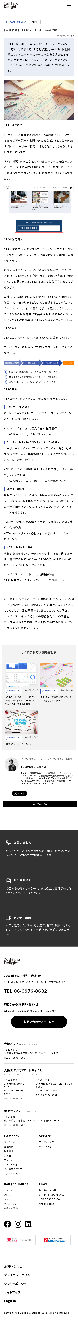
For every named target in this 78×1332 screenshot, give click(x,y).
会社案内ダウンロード (15, 1168)
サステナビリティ (12, 1173)
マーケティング (46, 1141)
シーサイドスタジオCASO (52, 1194)
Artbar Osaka (46, 1203)
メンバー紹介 (10, 1164)
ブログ (7, 1194)
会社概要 (8, 1146)
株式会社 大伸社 (47, 1190)
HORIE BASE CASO (49, 1199)
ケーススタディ (11, 1203)
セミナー (8, 1199)
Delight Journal (17, 1184)
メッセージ (9, 1141)
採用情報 (8, 1150)
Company (11, 1136)
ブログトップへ (39, 804)
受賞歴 (7, 1155)
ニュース (8, 1190)
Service (45, 1136)
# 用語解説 (34, 22)
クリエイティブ (46, 1146)
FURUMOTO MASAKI (33, 766)
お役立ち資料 (11, 1208)
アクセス (8, 1160)
